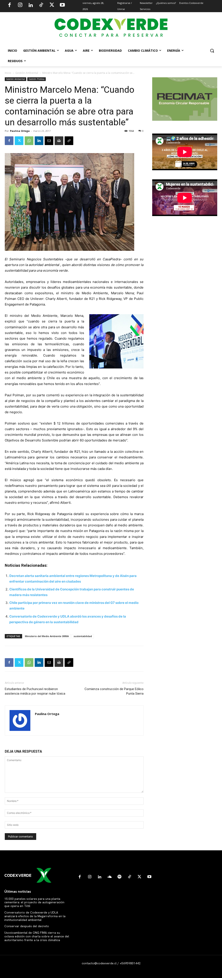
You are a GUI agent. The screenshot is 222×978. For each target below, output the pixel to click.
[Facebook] (9, 5)
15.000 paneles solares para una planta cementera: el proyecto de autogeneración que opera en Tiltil (34, 902)
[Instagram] (20, 5)
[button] (212, 50)
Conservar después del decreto (26, 926)
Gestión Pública (36, 79)
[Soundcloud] (109, 877)
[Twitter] (52, 5)
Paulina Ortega (20, 130)
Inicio (8, 73)
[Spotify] (119, 877)
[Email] (49, 140)
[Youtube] (62, 5)
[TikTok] (41, 5)
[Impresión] (59, 140)
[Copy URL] (69, 140)
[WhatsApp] (29, 140)
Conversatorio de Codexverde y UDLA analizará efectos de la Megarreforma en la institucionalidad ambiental (34, 916)
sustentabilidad (82, 636)
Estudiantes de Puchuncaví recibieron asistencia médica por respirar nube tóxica (35, 691)
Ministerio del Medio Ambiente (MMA (47, 636)
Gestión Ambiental (26, 73)
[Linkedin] (30, 5)
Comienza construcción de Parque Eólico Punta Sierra (114, 691)
